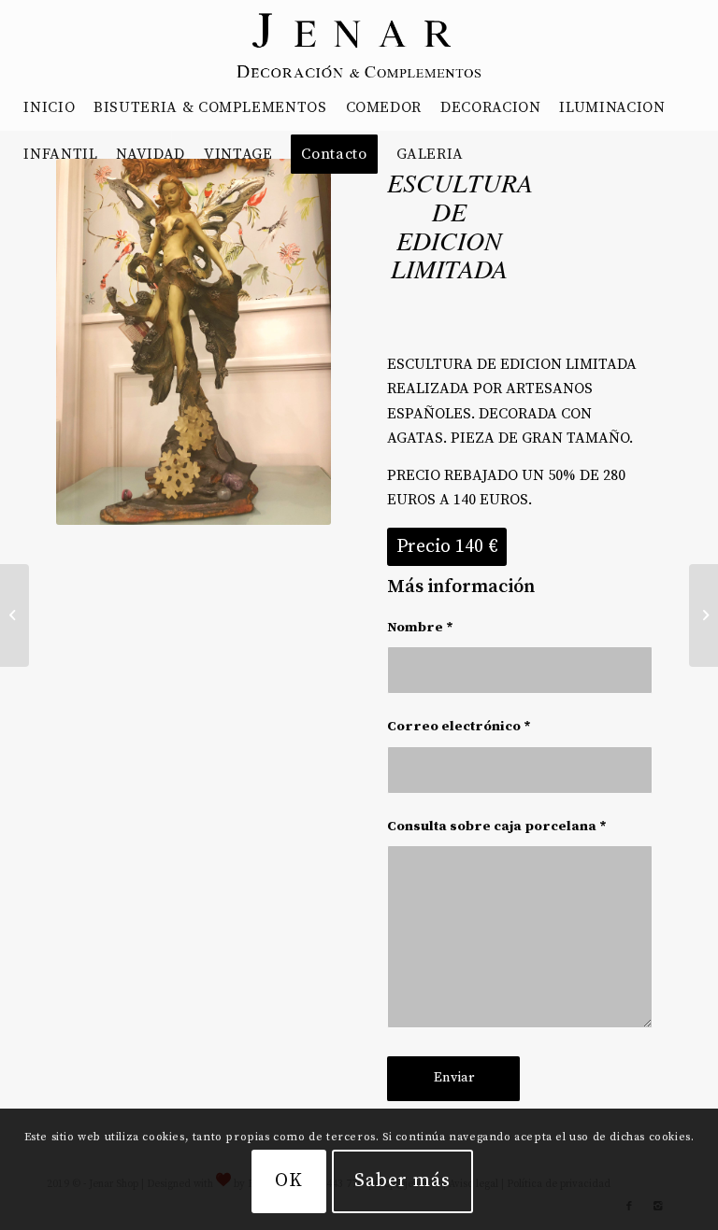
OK (289, 1181)
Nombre (420, 627)
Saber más (402, 1181)
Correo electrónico (459, 726)
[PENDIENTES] (703, 615)
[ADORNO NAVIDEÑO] (14, 615)
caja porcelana (545, 826)
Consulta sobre (497, 826)
